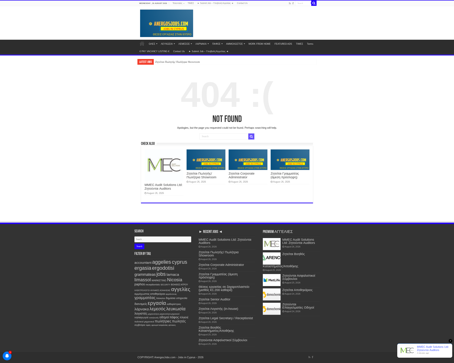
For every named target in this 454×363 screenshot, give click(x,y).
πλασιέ (184, 317)
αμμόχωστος (142, 293)
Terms (310, 44)
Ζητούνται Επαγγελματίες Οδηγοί (298, 306)
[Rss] (290, 3)
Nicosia (174, 279)
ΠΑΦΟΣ (216, 44)
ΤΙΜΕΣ (191, 3)
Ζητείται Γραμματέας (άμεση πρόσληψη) (285, 175)
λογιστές (140, 313)
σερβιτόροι (139, 325)
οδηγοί (164, 317)
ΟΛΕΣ (152, 44)
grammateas (145, 274)
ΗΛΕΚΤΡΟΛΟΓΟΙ (142, 290)
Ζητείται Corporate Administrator (241, 175)
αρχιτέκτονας (171, 294)
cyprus (179, 262)
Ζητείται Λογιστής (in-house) (218, 309)
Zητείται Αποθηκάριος (297, 290)
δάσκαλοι (160, 298)
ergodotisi (163, 268)
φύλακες (172, 325)
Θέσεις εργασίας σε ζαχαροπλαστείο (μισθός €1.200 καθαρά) (224, 288)
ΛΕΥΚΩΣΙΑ (167, 44)
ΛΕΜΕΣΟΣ (184, 44)
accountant (142, 262)
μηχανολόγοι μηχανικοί (169, 314)
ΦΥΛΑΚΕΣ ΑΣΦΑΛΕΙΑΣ (160, 290)
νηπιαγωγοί (141, 317)
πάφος (174, 317)
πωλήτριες (163, 321)
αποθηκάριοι (157, 293)
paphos (139, 284)
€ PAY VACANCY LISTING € (154, 51)
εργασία (157, 303)
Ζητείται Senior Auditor (214, 299)
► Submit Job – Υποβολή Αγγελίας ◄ (215, 3)
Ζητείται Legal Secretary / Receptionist (226, 318)
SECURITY (165, 285)
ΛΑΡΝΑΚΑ (201, 44)
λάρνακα (141, 309)
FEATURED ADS (283, 44)
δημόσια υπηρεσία (176, 298)
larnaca (173, 274)
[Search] (314, 3)
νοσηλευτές (154, 318)
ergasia (142, 268)
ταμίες (148, 325)
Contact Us (242, 3)
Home (142, 43)
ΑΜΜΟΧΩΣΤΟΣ (234, 44)
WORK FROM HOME (259, 44)
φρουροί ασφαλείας (159, 325)
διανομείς (140, 304)
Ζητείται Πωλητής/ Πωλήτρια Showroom (177, 61)
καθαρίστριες (174, 304)
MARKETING (159, 280)
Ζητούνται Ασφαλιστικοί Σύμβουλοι (223, 340)
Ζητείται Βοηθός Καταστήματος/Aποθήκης (216, 329)
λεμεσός (157, 308)
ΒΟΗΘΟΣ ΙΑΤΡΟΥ (179, 284)
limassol (142, 279)
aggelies (161, 262)
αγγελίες (180, 289)
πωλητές (179, 321)
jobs (161, 274)
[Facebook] (293, 3)
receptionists (153, 284)
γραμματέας (145, 297)
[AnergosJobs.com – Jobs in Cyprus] (166, 22)
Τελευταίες (177, 3)
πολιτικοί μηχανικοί (144, 321)
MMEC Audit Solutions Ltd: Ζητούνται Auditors (163, 186)
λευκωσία (176, 308)
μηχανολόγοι (153, 314)
